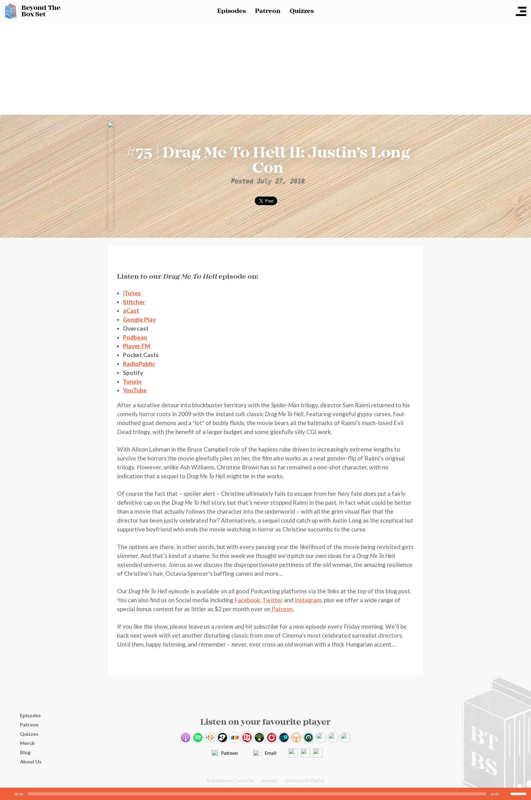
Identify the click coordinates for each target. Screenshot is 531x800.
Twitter (272, 599)
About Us (30, 761)
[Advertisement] (265, 69)
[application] (265, 794)
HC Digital (314, 780)
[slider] (519, 793)
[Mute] (506, 794)
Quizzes (302, 11)
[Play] (8, 794)
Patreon (268, 11)
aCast (131, 310)
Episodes (231, 11)
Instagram (308, 599)
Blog (25, 752)
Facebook (247, 599)
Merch (27, 743)
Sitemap (269, 780)
